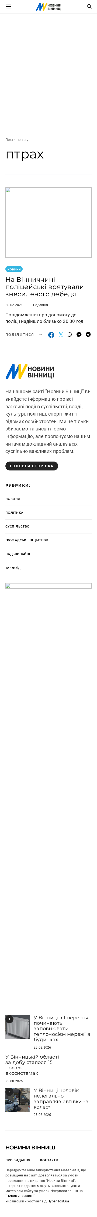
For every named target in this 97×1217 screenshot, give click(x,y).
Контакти (49, 1160)
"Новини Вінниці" (19, 1196)
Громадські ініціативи (26, 540)
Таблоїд (12, 567)
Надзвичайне (18, 554)
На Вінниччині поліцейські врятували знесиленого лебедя (44, 287)
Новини (14, 269)
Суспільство (17, 526)
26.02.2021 (14, 304)
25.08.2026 (42, 1047)
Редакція (40, 304)
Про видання (17, 1160)
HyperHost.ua (58, 1201)
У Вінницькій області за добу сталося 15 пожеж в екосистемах (32, 1065)
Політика (14, 512)
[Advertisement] (48, 75)
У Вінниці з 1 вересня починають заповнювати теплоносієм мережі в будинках (62, 1029)
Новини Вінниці (30, 1147)
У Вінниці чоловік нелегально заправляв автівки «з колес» (61, 1098)
